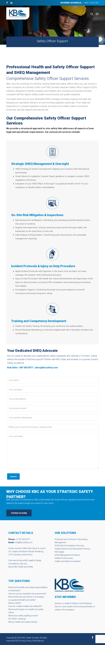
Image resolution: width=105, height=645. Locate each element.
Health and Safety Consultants (68, 561)
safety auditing (24, 616)
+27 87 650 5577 (23, 539)
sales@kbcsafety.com (46, 367)
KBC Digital (59, 552)
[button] (97, 14)
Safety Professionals (64, 558)
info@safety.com (23, 542)
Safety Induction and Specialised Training (72, 549)
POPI (16, 641)
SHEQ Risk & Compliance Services (69, 545)
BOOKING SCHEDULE (71, 3)
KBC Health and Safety (23, 567)
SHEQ (17, 603)
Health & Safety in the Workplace (78, 603)
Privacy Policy (26, 641)
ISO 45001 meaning (16, 619)
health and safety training (26, 622)
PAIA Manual (38, 641)
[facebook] (7, 3)
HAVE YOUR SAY (91, 3)
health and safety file (32, 606)
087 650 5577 (26, 367)
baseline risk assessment (34, 594)
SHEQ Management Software (67, 555)
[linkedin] (11, 3)
